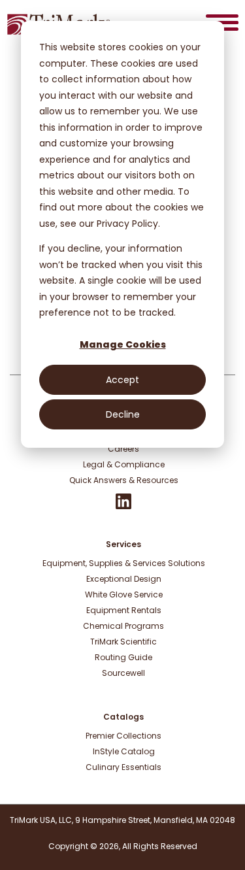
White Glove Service (124, 594)
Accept (122, 379)
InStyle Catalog (124, 751)
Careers (123, 448)
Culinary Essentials (123, 767)
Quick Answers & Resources (123, 480)
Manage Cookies (123, 344)
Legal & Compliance (124, 464)
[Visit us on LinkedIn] (123, 506)
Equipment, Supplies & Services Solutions (123, 563)
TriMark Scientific (123, 641)
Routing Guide (123, 657)
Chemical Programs (123, 625)
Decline (123, 414)
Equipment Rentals (123, 610)
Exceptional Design (123, 578)
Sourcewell (123, 672)
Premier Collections (123, 735)
